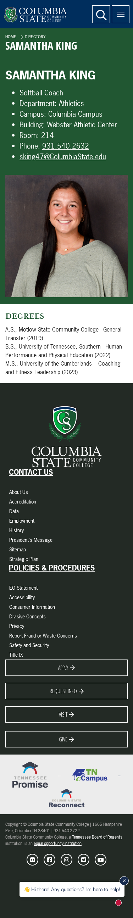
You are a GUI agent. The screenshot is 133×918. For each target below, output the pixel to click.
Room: (29, 135)
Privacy (16, 626)
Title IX (16, 654)
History (16, 530)
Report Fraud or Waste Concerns (43, 635)
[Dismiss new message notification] (124, 880)
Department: (38, 103)
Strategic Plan (23, 559)
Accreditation (22, 501)
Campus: (33, 114)
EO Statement (23, 587)
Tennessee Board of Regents (97, 837)
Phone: (30, 146)
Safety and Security (29, 645)
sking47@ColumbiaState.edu (63, 156)
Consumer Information (32, 606)
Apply (63, 668)
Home (10, 37)
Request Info (63, 691)
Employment (21, 520)
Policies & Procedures (52, 568)
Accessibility (22, 597)
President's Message (30, 539)
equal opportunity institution (58, 843)
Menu (120, 14)
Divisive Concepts (27, 616)
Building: (32, 124)
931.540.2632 (65, 146)
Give (63, 739)
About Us (18, 492)
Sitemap (17, 549)
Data (14, 511)
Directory (35, 37)
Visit (63, 714)
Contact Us (31, 472)
